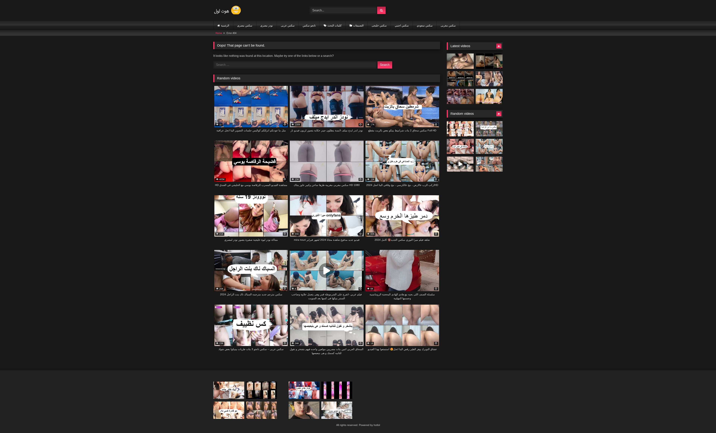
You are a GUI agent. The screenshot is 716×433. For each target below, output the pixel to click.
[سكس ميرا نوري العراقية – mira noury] (460, 128)
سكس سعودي (425, 25)
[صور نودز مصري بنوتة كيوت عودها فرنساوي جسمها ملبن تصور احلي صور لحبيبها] (261, 390)
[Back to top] (704, 422)
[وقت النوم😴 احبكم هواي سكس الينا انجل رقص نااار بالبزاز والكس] (261, 410)
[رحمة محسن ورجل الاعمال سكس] (489, 61)
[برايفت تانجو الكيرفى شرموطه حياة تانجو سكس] (489, 96)
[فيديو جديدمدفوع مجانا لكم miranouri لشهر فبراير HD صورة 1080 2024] (228, 390)
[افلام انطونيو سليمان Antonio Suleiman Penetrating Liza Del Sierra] (336, 410)
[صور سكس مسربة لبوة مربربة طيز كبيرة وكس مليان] (304, 410)
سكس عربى (288, 25)
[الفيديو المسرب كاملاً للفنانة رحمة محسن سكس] (460, 78)
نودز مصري (266, 25)
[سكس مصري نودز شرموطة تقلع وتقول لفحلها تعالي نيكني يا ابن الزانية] (489, 128)
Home (219, 33)
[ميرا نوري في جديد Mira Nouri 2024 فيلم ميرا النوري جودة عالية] (460, 146)
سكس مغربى (448, 25)
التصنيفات (358, 25)
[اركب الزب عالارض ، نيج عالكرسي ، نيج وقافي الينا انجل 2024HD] (489, 146)
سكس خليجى (379, 25)
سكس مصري (244, 25)
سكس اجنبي (402, 25)
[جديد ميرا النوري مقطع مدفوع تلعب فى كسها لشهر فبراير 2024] (228, 410)
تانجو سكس (309, 25)
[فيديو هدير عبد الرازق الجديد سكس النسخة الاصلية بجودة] (489, 78)
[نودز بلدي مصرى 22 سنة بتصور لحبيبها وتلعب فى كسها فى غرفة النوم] (304, 390)
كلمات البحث (334, 25)
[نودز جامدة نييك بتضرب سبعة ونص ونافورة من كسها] (460, 61)
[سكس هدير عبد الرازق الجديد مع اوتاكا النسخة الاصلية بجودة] (460, 96)
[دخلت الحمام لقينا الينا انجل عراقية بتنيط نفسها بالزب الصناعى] (489, 164)
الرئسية (225, 25)
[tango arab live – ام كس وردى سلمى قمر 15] (336, 390)
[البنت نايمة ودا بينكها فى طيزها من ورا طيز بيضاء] (460, 164)
